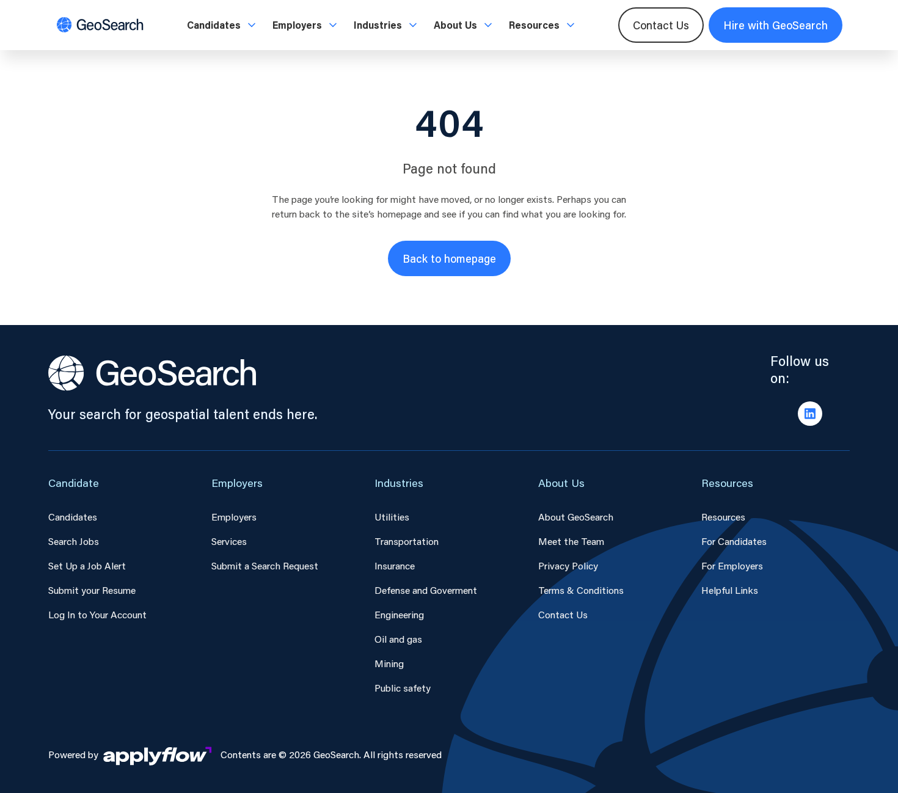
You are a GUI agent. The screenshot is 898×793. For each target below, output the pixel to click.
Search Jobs (73, 541)
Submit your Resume (92, 589)
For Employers (732, 565)
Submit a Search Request (264, 565)
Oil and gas (398, 638)
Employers (234, 516)
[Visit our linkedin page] (810, 413)
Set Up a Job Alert (87, 565)
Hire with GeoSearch (775, 25)
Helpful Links (729, 589)
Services (229, 541)
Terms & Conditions (581, 589)
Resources (723, 516)
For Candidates (734, 541)
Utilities (391, 516)
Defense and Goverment (425, 589)
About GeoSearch (575, 516)
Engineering (399, 614)
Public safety (402, 687)
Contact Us (661, 25)
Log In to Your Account (97, 614)
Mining (389, 663)
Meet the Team (571, 541)
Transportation (406, 541)
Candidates (72, 516)
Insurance (394, 565)
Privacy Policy (568, 565)
